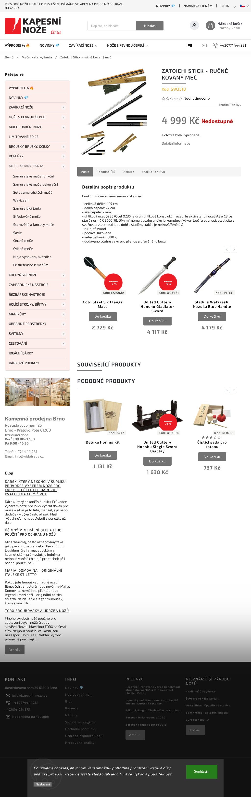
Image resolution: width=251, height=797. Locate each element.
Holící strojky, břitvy (27, 304)
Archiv (15, 649)
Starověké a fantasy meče (33, 224)
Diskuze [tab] (128, 172)
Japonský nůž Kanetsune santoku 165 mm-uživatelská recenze (152, 702)
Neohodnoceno (197, 98)
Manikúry (17, 314)
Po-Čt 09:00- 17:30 (20, 439)
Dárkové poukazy (24, 363)
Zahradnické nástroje (29, 285)
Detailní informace (176, 143)
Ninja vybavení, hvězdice (32, 257)
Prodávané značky (80, 742)
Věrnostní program (80, 722)
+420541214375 (17, 709)
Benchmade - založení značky (207, 712)
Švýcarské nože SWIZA (202, 698)
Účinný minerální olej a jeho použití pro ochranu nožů (33, 532)
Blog (225, 6)
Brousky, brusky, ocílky (29, 146)
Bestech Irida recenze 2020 (145, 717)
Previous (228, 250)
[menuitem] (20, 45)
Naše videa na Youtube (30, 716)
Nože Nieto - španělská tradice (208, 705)
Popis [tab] (85, 172)
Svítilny (16, 333)
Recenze (72, 708)
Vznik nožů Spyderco (201, 691)
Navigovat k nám (198, 6)
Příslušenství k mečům (30, 265)
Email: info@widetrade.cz (24, 456)
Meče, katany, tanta (26, 166)
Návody (71, 715)
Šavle (17, 232)
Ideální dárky (21, 353)
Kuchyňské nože (23, 275)
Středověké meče (27, 216)
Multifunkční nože (25, 127)
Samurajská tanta (27, 208)
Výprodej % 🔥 (21, 88)
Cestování (18, 343)
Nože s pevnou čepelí (27, 117)
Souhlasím (202, 771)
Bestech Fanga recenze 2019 (146, 724)
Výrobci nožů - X (197, 719)
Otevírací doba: (17, 435)
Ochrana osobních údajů (84, 736)
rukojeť (90, 229)
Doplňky (16, 156)
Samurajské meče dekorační (35, 184)
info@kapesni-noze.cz (29, 695)
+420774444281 (25, 702)
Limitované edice (24, 137)
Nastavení (43, 784)
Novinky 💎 (165, 6)
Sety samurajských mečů (32, 192)
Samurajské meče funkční (33, 176)
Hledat (150, 26)
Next (235, 250)
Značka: (230, 105)
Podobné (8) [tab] (106, 172)
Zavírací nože (21, 107)
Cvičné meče (23, 248)
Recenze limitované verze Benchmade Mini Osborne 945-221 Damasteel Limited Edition (153, 690)
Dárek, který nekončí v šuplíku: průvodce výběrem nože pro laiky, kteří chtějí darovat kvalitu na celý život (36, 487)
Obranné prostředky (27, 324)
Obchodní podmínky (81, 729)
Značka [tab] (153, 172)
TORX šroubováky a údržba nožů (37, 610)
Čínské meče (23, 240)
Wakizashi (21, 200)
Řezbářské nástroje (27, 294)
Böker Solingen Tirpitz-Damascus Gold (154, 710)
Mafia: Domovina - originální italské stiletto (33, 572)
